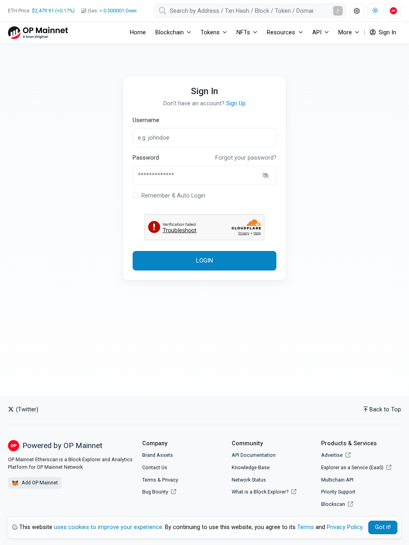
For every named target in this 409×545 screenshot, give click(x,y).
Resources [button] (281, 32)
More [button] (345, 32)
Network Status (249, 480)
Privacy (170, 480)
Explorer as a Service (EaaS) (353, 467)
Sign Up (236, 103)
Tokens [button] (210, 32)
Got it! (383, 527)
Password (146, 157)
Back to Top (385, 409)
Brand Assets (157, 455)
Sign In (386, 32)
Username (146, 120)
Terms (149, 480)
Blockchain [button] (169, 32)
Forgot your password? (245, 157)
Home (138, 32)
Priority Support (338, 492)
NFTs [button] (243, 32)
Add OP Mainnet (39, 483)
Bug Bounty (155, 492)
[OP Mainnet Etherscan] (38, 32)
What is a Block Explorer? (261, 492)
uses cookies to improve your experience (108, 527)
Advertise (332, 455)
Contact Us (154, 467)
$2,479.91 (43, 11)
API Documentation (254, 455)
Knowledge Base (251, 467)
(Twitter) (26, 409)
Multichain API (337, 480)
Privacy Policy (344, 527)
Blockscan (333, 504)
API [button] (317, 32)
